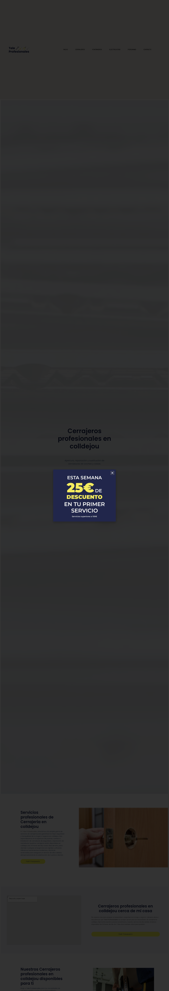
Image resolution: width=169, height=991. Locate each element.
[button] (112, 472)
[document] (84, 495)
